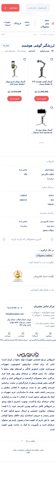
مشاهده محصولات (44, 255)
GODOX (23, 196)
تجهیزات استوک (7, 23)
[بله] (3, 295)
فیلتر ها (6, 45)
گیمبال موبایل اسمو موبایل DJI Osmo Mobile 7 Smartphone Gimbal (15, 83)
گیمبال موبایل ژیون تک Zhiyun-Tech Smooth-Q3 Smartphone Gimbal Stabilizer (42, 131)
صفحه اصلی (26, 23)
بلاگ (25, 174)
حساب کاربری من (47, 221)
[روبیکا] (13, 295)
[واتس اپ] (43, 295)
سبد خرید (50, 226)
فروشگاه (17, 23)
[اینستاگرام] (33, 295)
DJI (52, 200)
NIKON (51, 204)
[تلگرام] (53, 295)
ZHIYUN (23, 200)
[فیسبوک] (23, 295)
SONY (51, 196)
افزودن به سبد (41, 98)
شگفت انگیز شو (48, 174)
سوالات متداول (48, 230)
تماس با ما (23, 170)
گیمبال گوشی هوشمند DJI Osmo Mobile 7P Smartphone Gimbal (42, 83)
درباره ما (50, 179)
